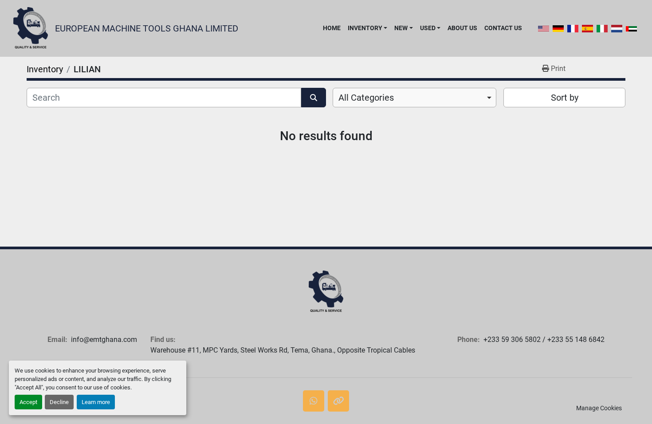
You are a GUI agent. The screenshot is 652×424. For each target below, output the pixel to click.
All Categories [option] (366, 97)
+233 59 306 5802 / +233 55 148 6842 (544, 339)
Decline (59, 402)
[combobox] (414, 97)
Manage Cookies (599, 408)
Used (428, 27)
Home (332, 27)
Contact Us (503, 27)
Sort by (564, 97)
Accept (28, 402)
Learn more (96, 402)
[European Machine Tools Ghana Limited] (326, 292)
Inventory (365, 27)
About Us (462, 27)
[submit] (313, 97)
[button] (367, 28)
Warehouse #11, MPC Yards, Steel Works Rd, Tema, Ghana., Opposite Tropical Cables (282, 350)
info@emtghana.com (104, 339)
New (401, 27)
